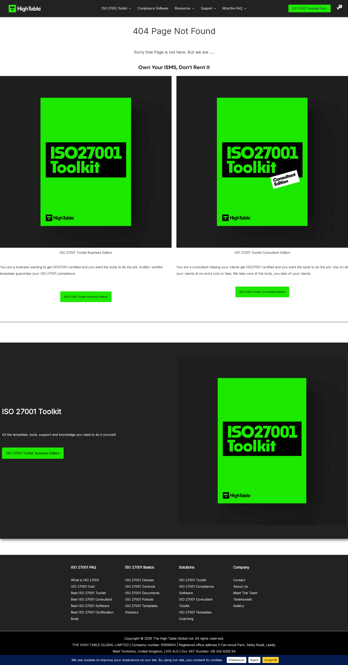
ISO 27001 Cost (83, 586)
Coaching (186, 619)
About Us (240, 586)
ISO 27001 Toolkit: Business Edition (86, 296)
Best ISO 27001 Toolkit (88, 593)
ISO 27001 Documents (142, 593)
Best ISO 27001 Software (90, 606)
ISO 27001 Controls (140, 586)
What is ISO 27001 (85, 580)
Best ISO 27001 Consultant (91, 599)
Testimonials (242, 599)
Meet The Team (245, 593)
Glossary (132, 612)
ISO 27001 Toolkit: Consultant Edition (262, 291)
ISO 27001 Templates (141, 606)
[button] (129, 8)
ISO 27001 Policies (139, 599)
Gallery (238, 606)
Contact (239, 580)
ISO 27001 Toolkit (192, 580)
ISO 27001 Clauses (139, 580)
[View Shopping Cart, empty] (338, 8)
